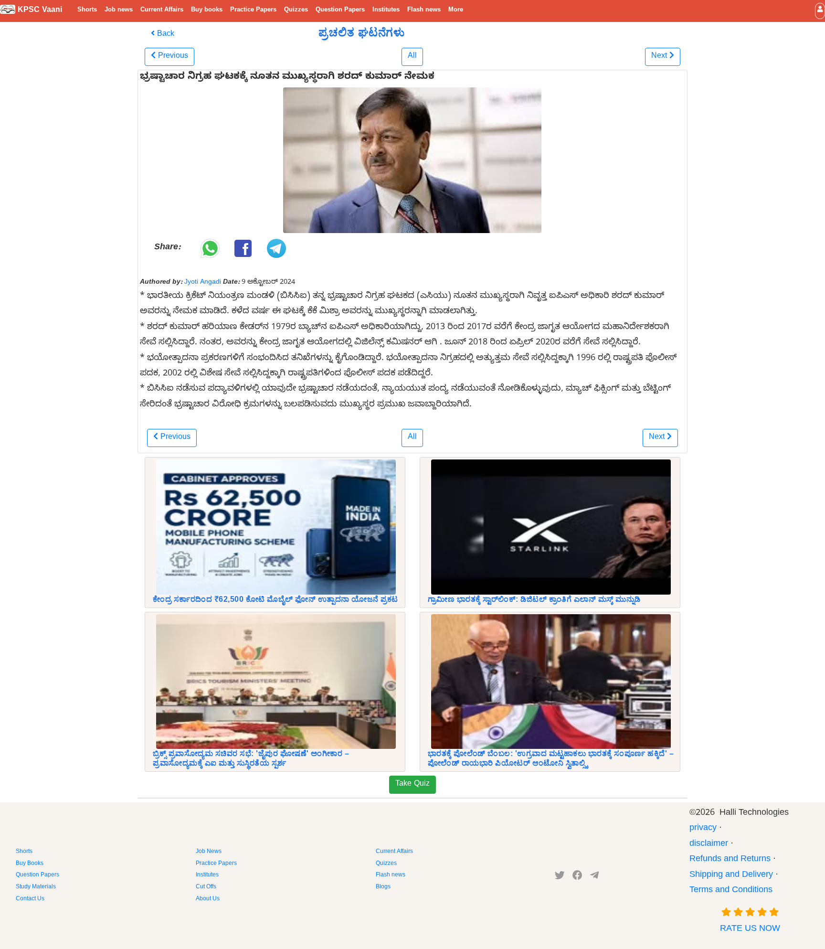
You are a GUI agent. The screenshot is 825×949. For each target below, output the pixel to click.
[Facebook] (577, 877)
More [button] (455, 10)
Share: (167, 248)
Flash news (424, 10)
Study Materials (36, 887)
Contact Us (30, 899)
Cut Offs (206, 887)
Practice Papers (253, 10)
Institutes (386, 10)
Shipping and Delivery (731, 876)
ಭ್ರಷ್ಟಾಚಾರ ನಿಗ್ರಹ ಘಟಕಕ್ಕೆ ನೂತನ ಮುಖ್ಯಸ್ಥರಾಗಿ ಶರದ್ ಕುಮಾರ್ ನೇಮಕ (287, 78)
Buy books (206, 10)
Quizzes (296, 10)
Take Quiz (412, 784)
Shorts (87, 10)
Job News (209, 852)
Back (164, 35)
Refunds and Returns (730, 860)
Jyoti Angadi (202, 283)
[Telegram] (594, 877)
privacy (703, 829)
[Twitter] (560, 877)
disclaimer (708, 845)
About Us (208, 899)
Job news (119, 10)
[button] (820, 11)
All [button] (412, 57)
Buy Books (29, 864)
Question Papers (340, 10)
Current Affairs (161, 10)
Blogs (383, 887)
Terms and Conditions (730, 891)
